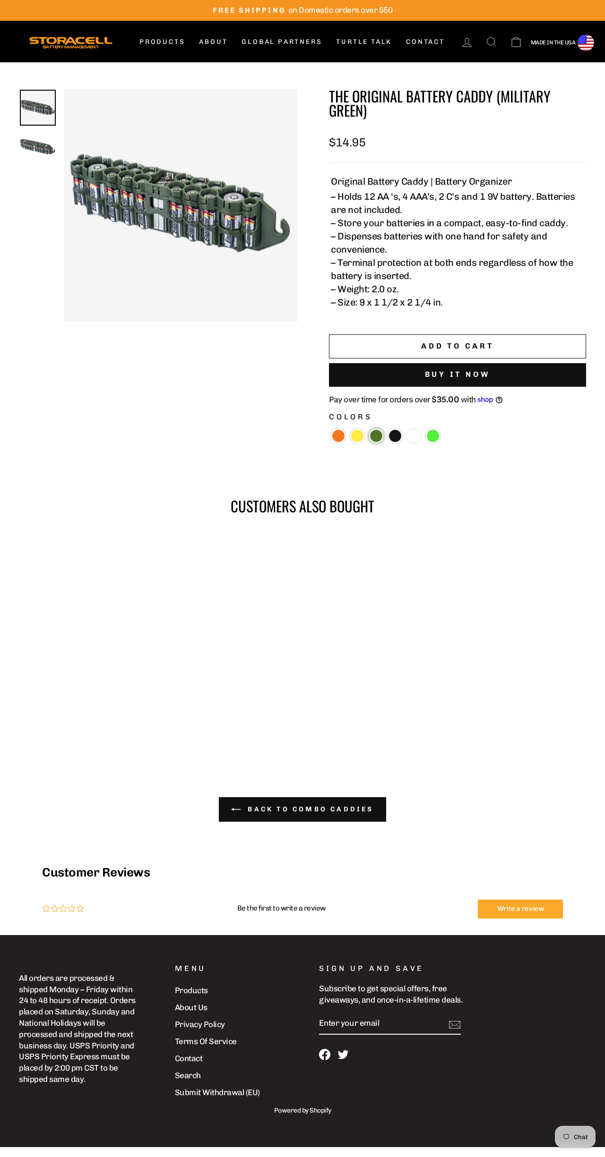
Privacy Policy (200, 1024)
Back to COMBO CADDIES (308, 809)
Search (188, 1075)
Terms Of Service (206, 1041)
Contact (425, 42)
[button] (338, 436)
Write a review (520, 908)
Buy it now (458, 374)
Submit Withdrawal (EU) (217, 1092)
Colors (350, 416)
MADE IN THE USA (553, 42)
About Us (191, 1007)
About (213, 42)
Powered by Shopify (302, 1110)
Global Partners (282, 42)
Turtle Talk (364, 42)
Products (162, 42)
